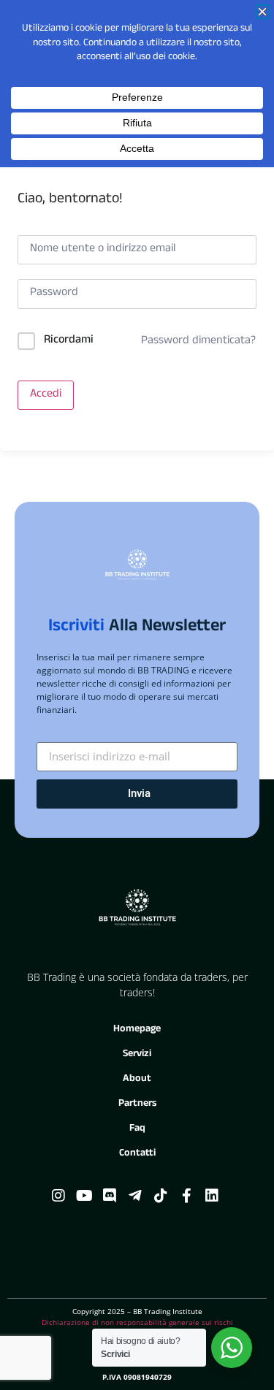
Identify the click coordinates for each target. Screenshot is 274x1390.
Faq (137, 1129)
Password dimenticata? (198, 342)
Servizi (137, 1054)
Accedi (45, 395)
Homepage (137, 1029)
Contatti (137, 1153)
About (137, 1079)
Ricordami (69, 341)
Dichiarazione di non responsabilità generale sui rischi (137, 1322)
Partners (137, 1104)
